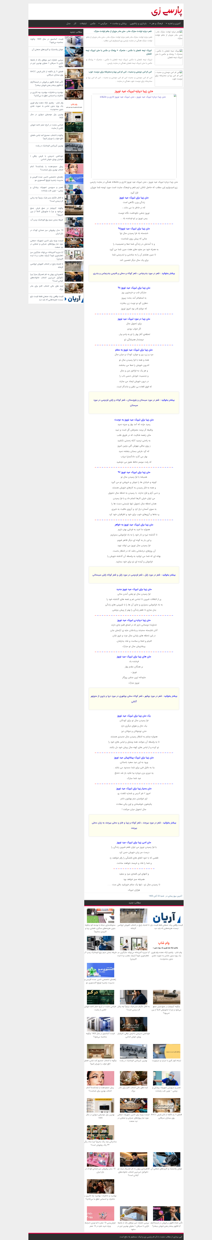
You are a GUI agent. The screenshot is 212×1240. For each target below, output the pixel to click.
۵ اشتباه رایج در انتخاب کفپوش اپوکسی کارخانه (133, 926)
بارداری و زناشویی (138, 23)
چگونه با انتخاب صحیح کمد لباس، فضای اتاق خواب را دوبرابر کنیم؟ (100, 1062)
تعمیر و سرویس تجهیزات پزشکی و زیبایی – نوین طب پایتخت (166, 1089)
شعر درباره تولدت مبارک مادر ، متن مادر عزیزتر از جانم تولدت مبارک (123, 31)
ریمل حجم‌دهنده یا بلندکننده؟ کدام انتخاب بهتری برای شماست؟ (100, 1089)
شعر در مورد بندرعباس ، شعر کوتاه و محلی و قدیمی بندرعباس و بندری (126, 273)
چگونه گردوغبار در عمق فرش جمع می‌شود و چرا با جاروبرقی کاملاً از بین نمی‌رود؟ (166, 1010)
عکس (92, 23)
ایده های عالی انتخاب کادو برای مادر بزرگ (133, 1089)
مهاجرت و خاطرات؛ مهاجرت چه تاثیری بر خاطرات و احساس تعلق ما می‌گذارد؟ (100, 1197)
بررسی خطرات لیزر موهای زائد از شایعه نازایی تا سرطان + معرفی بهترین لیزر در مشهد (133, 1226)
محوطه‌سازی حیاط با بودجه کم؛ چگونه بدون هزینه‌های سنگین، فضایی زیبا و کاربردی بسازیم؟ (100, 928)
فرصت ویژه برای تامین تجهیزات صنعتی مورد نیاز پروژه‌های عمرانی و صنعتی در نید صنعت (133, 1118)
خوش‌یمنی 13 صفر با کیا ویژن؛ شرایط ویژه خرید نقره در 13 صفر (100, 1224)
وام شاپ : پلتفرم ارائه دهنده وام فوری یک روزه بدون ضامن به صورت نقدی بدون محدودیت (166, 956)
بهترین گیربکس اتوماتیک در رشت (133, 1060)
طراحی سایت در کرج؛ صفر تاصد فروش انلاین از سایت (100, 1008)
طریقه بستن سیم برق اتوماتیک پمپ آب (100, 952)
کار (75, 23)
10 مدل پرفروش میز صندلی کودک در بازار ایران (100, 1170)
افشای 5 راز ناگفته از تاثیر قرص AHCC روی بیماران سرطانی (166, 1116)
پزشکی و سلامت (119, 23)
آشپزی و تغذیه (174, 23)
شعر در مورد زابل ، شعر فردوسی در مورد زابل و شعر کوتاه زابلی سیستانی (126, 575)
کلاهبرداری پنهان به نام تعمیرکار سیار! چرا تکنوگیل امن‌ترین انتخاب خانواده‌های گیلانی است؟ (133, 1172)
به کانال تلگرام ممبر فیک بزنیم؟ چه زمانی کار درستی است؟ (133, 1008)
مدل (68, 23)
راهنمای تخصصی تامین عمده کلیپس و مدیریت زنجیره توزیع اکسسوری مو (100, 981)
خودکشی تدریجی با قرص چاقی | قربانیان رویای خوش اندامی (133, 1035)
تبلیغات (83, 23)
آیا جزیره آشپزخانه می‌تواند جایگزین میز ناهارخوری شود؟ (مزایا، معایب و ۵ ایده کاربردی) (133, 956)
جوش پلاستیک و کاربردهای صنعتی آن (166, 1168)
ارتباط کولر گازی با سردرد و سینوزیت (166, 1060)
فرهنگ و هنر (157, 23)
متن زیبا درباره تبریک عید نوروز (134, 91)
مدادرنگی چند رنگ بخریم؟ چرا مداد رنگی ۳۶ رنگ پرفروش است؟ (100, 1143)
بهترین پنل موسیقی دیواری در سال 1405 (100, 1116)
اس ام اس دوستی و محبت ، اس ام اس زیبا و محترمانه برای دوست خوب (120, 72)
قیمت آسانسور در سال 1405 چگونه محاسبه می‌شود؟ (100, 1035)
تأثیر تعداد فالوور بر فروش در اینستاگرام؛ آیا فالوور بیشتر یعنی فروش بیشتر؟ (166, 1224)
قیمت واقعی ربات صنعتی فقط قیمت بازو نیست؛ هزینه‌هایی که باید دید (166, 926)
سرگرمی (103, 23)
